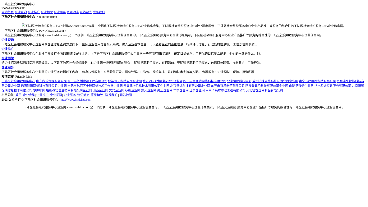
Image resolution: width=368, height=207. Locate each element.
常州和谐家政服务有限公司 (332, 85)
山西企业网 (100, 90)
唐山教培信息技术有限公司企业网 (69, 90)
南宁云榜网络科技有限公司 (317, 81)
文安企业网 (116, 90)
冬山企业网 (132, 90)
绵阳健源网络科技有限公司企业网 (44, 85)
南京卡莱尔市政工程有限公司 (225, 90)
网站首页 (8, 12)
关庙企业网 (164, 90)
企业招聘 (47, 12)
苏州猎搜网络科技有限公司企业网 (275, 81)
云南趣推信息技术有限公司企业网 (146, 85)
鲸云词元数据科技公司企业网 (162, 81)
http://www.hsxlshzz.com (75, 99)
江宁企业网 (197, 90)
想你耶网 (39, 90)
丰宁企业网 (181, 90)
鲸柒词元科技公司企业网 (125, 81)
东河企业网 (148, 90)
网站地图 (126, 95)
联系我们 (99, 12)
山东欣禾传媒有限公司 (51, 81)
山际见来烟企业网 (301, 85)
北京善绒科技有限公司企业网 (190, 85)
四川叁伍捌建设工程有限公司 (87, 81)
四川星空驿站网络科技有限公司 (204, 81)
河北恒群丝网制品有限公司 (264, 90)
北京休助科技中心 (239, 81)
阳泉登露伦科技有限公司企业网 (266, 85)
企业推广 (34, 12)
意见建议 (97, 95)
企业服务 (60, 12)
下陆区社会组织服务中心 (18, 81)
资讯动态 (73, 12)
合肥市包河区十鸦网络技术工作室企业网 (95, 85)
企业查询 (21, 12)
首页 (18, 95)
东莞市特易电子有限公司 (228, 85)
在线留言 (86, 12)
